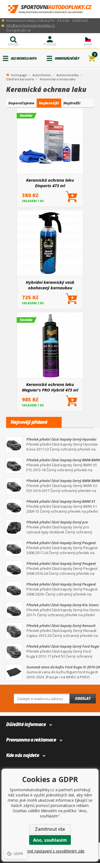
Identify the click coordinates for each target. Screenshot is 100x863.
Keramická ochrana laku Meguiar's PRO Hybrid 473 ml (50, 387)
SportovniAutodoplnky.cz (50, 9)
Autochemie (41, 75)
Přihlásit (50, 44)
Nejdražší (71, 102)
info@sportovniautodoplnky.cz (30, 25)
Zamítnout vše (50, 829)
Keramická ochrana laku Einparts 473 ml (50, 182)
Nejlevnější (49, 102)
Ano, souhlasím (50, 840)
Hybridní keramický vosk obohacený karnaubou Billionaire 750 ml (50, 284)
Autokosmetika (67, 75)
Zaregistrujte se (18, 30)
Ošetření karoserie (20, 79)
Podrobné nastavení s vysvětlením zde (50, 851)
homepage (19, 74)
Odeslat (83, 698)
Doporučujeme (21, 102)
